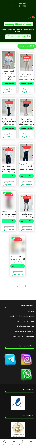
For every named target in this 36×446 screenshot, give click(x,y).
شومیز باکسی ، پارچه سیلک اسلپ (26, 215)
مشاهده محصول (26, 83)
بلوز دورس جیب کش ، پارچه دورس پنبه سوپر (17, 259)
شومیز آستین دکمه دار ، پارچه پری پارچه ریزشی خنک (9, 75)
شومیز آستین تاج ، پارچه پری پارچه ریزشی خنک (8, 121)
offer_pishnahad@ (20, 331)
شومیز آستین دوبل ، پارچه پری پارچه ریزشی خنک (26, 121)
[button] (32, 11)
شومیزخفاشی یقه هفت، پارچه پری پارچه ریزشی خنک (8, 169)
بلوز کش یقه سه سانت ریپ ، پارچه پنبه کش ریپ (8, 214)
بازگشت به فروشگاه (25, 46)
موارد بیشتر (18, 286)
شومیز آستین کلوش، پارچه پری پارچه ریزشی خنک (26, 76)
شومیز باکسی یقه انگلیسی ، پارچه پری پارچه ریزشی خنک (26, 167)
